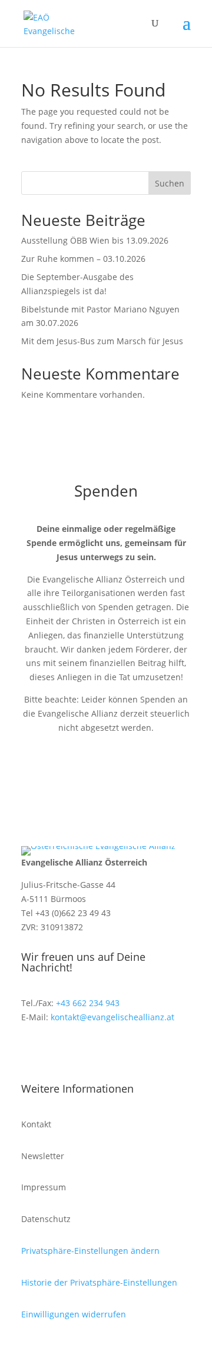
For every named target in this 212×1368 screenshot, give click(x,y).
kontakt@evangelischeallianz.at (112, 1017)
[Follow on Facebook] (30, 1051)
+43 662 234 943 (88, 1002)
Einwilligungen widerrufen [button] (73, 1314)
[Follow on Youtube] (77, 1051)
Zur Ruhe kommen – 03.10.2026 (83, 258)
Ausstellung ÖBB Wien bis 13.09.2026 (94, 240)
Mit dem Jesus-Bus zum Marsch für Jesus (102, 341)
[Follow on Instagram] (54, 1051)
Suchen (169, 183)
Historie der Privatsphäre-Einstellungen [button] (99, 1282)
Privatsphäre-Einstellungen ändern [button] (90, 1250)
